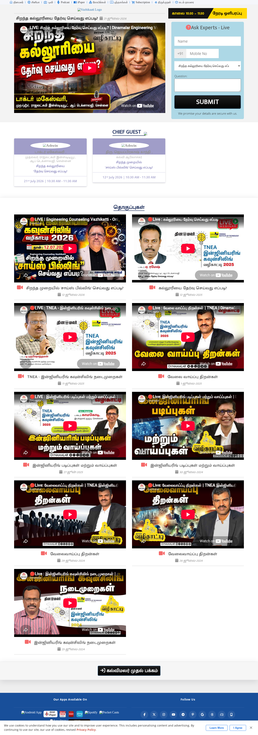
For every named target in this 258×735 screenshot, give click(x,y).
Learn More (217, 727)
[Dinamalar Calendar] (62, 714)
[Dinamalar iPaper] (51, 714)
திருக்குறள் (164, 2)
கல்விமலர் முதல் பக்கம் (131, 671)
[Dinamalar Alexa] (79, 714)
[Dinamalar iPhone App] (71, 714)
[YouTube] (173, 714)
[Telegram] (183, 714)
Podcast (65, 2)
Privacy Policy (86, 730)
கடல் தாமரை (186, 2)
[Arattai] (222, 714)
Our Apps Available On (70, 699)
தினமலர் (18, 2)
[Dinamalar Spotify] (91, 714)
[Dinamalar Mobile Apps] (231, 714)
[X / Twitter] (154, 714)
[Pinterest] (193, 714)
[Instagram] (163, 714)
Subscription (143, 2)
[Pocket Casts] (109, 714)
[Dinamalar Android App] (31, 714)
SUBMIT (207, 102)
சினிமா (35, 2)
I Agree (237, 727)
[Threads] (212, 714)
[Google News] (202, 714)
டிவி (51, 2)
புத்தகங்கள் (121, 2)
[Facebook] (144, 714)
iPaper (81, 2)
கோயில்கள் (99, 2)
